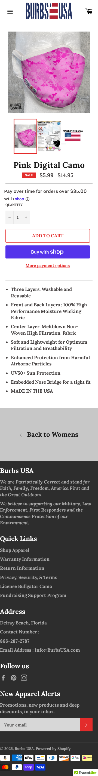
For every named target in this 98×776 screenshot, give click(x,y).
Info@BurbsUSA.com (57, 650)
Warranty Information (25, 559)
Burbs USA (24, 748)
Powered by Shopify (53, 748)
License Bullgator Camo (26, 586)
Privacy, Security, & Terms (28, 577)
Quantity (14, 205)
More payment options (48, 265)
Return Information (22, 568)
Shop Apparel (14, 550)
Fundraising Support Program (33, 595)
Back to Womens (51, 434)
